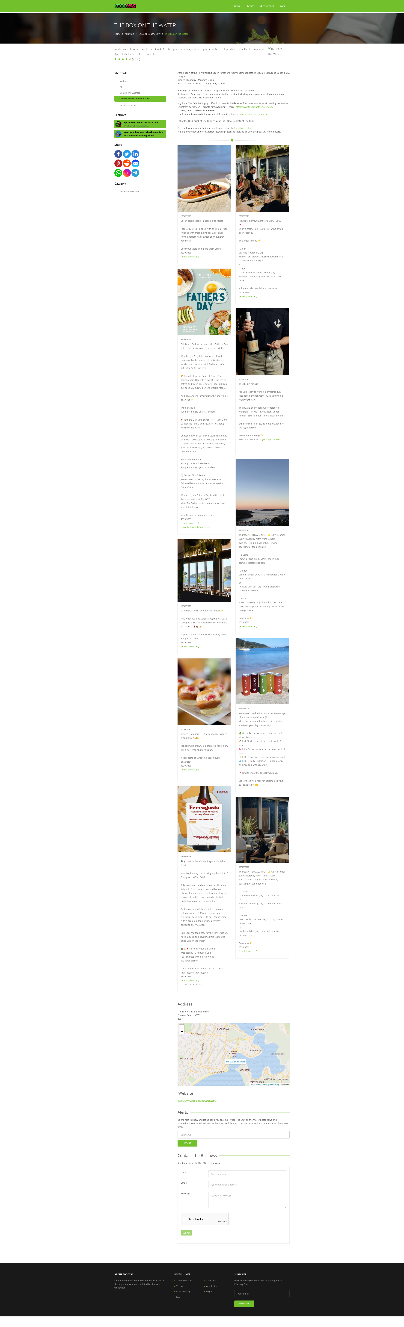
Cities (251, 6)
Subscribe (187, 1143)
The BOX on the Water (235, 1061)
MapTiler (261, 1084)
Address (123, 81)
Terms (179, 1286)
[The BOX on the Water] (234, 1055)
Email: (184, 1182)
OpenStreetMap (273, 1084)
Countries (268, 6)
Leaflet (252, 1084)
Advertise (211, 1280)
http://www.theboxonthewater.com (254, 106)
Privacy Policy (183, 1291)
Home (237, 6)
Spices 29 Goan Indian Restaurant (141, 122)
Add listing (212, 1286)
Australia (129, 33)
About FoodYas (184, 1280)
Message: (186, 1193)
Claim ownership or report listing (134, 98)
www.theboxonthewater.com (196, 526)
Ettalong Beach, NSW (149, 33)
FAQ (178, 1296)
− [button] (182, 1032)
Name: (184, 1172)
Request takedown (128, 105)
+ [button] (182, 1027)
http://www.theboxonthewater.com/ (197, 1100)
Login (283, 6)
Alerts (122, 87)
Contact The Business (129, 92)
